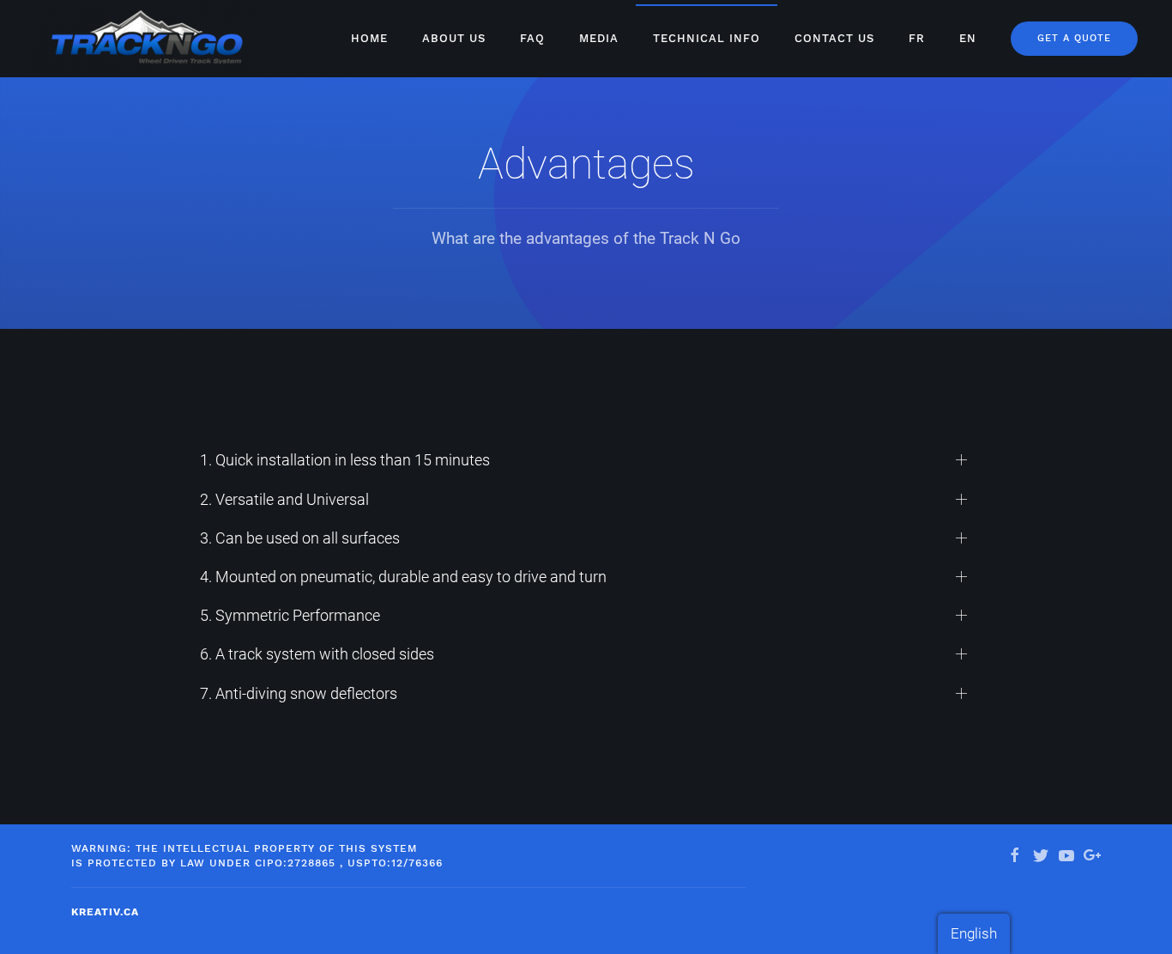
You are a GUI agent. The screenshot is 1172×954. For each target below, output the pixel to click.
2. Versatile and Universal (284, 499)
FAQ (532, 38)
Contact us (834, 38)
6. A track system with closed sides (317, 654)
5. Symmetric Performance (290, 615)
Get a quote (1074, 38)
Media (599, 38)
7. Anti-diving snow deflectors (298, 693)
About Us (454, 38)
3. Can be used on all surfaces (300, 538)
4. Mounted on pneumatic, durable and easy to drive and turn (403, 577)
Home (369, 38)
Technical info (706, 38)
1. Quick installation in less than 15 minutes (345, 460)
